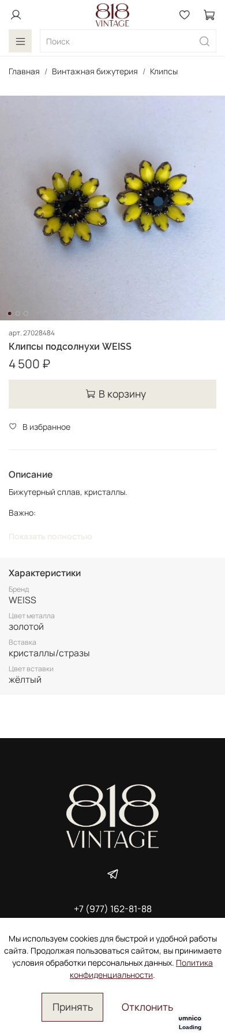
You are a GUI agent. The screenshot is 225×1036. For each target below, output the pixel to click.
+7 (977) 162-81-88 (113, 908)
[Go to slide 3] (26, 313)
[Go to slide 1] (10, 313)
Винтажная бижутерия (95, 71)
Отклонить (147, 1007)
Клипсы (164, 71)
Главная (24, 71)
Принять (72, 1007)
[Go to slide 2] (18, 313)
